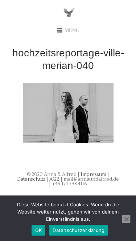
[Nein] (126, 219)
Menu (72, 30)
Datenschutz (31, 179)
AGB (55, 179)
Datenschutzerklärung (78, 230)
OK (38, 230)
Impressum (93, 174)
